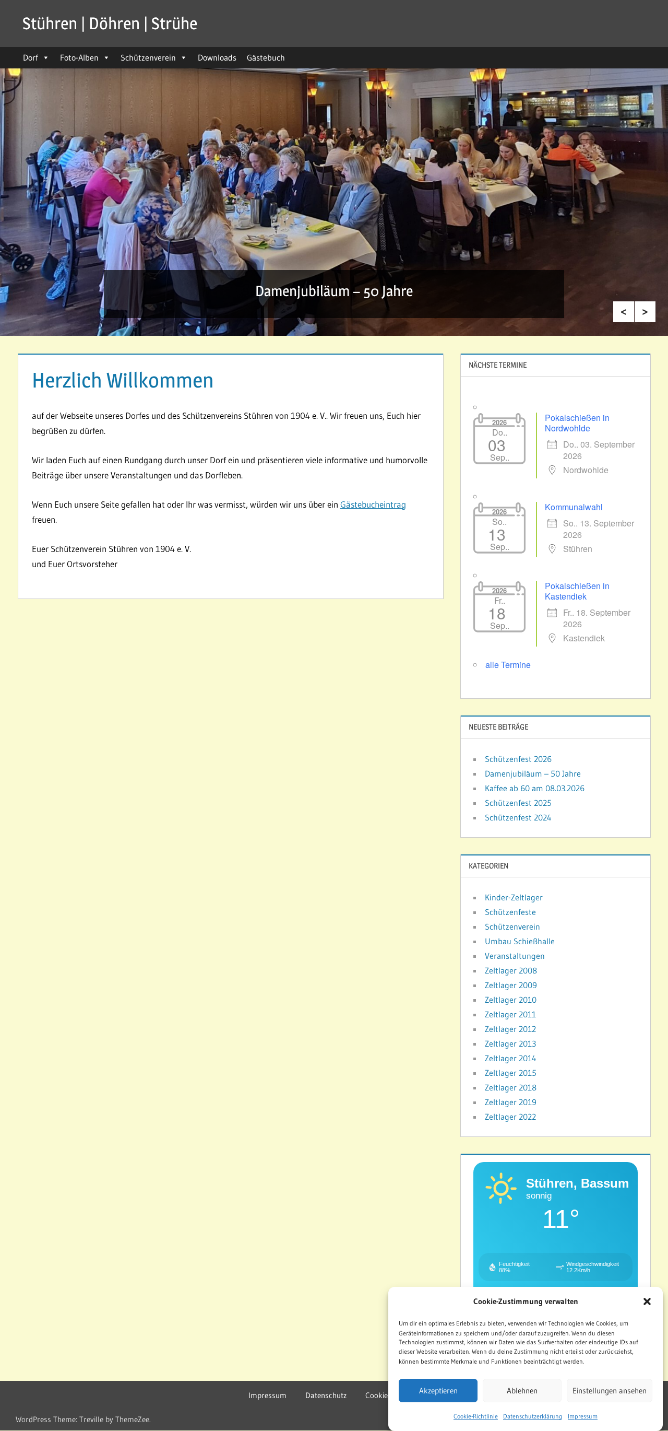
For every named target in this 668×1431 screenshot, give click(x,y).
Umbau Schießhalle (520, 941)
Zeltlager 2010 (510, 999)
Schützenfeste (510, 912)
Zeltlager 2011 (510, 1014)
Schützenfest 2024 (518, 817)
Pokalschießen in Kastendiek (577, 591)
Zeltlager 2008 (511, 970)
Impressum (583, 1416)
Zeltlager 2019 (510, 1102)
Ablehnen (522, 1390)
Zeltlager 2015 (510, 1073)
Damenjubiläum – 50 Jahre (334, 291)
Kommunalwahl (574, 507)
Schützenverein (148, 57)
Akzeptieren (438, 1390)
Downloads (217, 57)
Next (645, 311)
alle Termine (508, 665)
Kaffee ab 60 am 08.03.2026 (534, 788)
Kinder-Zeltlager (514, 897)
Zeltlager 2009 (511, 985)
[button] (647, 1301)
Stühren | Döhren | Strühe (109, 23)
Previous (623, 311)
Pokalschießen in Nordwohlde (577, 423)
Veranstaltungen (515, 956)
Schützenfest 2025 (518, 802)
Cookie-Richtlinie (476, 1416)
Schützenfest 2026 (518, 759)
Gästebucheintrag (373, 504)
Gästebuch (266, 57)
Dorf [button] (30, 57)
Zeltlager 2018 (510, 1087)
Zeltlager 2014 (510, 1058)
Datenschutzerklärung (533, 1416)
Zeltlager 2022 (510, 1116)
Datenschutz (326, 1395)
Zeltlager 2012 (510, 1029)
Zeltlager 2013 (510, 1043)
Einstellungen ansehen (609, 1390)
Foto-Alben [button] (79, 57)
